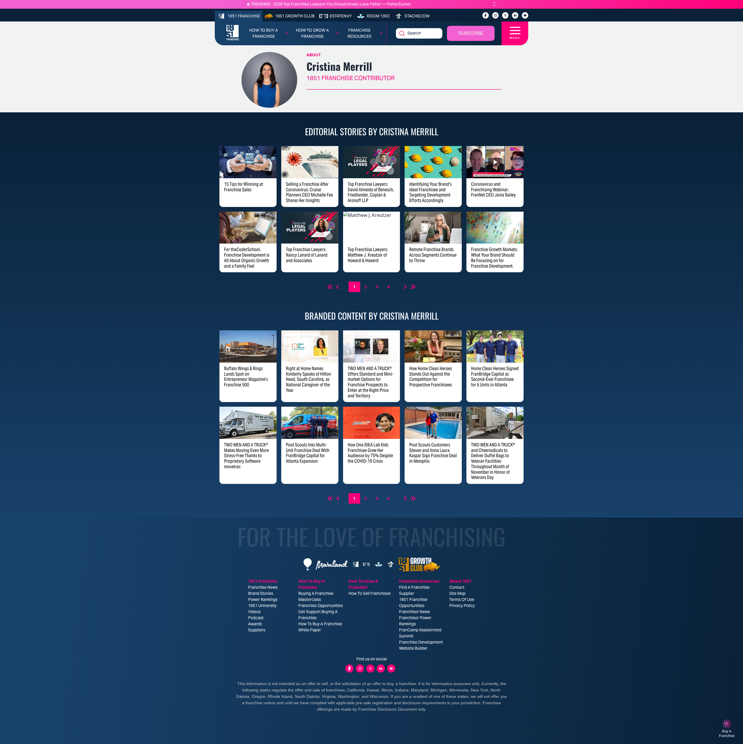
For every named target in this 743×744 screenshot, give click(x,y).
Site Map (457, 593)
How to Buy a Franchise (263, 33)
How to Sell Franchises (370, 593)
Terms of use (461, 599)
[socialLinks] (485, 15)
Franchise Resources (359, 33)
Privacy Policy (462, 605)
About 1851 (460, 581)
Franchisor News (414, 611)
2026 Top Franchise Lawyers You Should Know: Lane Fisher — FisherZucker (342, 4)
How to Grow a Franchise (312, 33)
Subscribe (470, 33)
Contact (456, 587)
